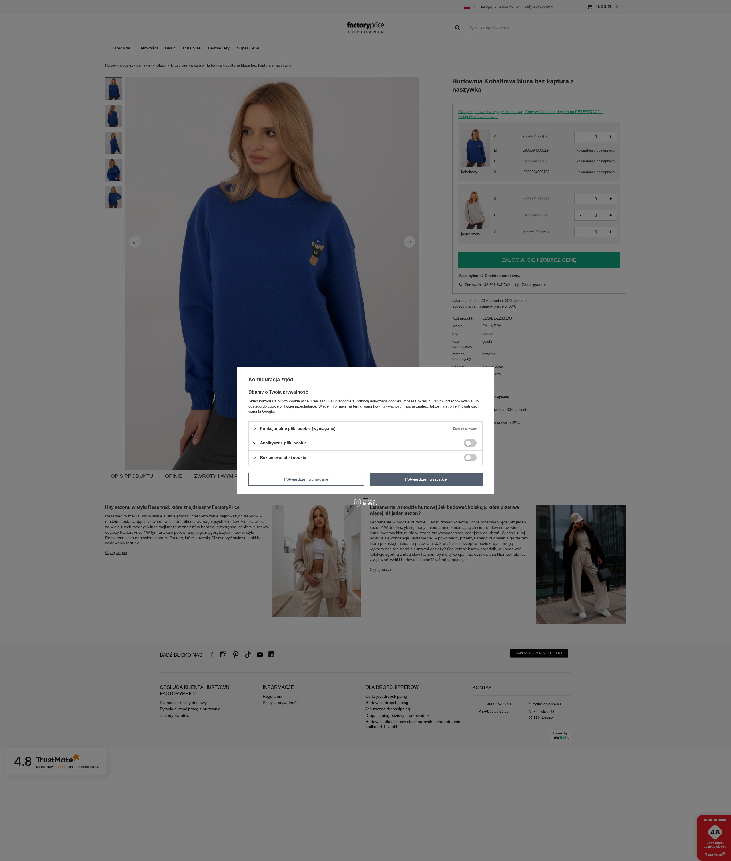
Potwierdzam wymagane (306, 479)
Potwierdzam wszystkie (426, 479)
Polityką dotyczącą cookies (378, 401)
